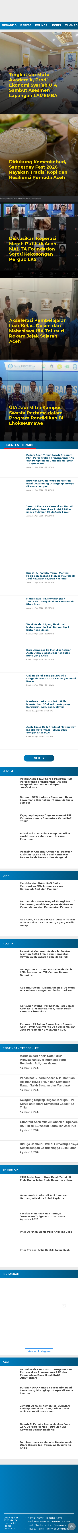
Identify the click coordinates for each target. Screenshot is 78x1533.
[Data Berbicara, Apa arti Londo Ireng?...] (34, 1291)
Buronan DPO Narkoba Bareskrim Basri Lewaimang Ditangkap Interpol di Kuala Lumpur (46, 800)
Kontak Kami (35, 1517)
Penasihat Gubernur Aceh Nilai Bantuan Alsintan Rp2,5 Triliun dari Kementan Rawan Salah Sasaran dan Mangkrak (46, 854)
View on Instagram (39, 1351)
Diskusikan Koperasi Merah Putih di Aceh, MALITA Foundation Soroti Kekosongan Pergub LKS (33, 249)
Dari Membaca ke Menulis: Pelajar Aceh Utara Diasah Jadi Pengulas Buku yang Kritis (46, 1445)
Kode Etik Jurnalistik (39, 1525)
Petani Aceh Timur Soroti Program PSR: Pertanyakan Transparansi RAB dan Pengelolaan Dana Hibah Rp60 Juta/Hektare (46, 783)
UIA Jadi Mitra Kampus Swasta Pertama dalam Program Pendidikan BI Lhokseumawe (36, 415)
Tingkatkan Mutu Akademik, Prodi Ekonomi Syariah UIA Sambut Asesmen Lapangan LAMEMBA (33, 85)
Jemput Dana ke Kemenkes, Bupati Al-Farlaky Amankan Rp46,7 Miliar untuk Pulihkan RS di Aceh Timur (45, 1408)
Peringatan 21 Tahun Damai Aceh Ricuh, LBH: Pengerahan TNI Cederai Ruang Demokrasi (46, 972)
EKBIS (56, 25)
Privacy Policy (36, 1529)
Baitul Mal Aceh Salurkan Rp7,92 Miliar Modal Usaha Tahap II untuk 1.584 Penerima (45, 836)
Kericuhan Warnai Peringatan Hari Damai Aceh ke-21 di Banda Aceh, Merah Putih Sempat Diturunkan (47, 1009)
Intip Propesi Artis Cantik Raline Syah (45, 1250)
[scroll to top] (72, 1528)
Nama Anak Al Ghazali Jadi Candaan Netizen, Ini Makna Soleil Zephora (43, 1197)
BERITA (25, 25)
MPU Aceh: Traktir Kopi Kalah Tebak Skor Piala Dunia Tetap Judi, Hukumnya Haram (47, 1178)
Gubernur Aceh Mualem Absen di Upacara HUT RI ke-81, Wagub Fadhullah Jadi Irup (47, 989)
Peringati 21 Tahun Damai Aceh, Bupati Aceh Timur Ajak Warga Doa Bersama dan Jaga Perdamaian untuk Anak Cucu (47, 1027)
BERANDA (9, 25)
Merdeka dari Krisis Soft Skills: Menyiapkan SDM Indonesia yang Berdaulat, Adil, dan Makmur (41, 886)
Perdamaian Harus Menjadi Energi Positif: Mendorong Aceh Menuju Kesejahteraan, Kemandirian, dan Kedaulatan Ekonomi (47, 904)
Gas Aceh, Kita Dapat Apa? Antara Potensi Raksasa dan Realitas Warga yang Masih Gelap (48, 922)
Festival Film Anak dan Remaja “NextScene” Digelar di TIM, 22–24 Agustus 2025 (42, 1216)
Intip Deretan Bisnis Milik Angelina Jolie (46, 1231)
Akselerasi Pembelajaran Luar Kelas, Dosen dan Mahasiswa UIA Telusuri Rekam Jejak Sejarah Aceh (38, 331)
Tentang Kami (54, 1517)
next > (39, 758)
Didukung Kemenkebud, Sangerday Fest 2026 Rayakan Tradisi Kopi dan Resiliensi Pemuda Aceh (38, 169)
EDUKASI (41, 25)
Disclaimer (60, 1525)
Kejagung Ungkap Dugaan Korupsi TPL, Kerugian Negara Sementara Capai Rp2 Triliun (46, 818)
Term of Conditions (58, 1529)
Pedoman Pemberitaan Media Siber (49, 1521)
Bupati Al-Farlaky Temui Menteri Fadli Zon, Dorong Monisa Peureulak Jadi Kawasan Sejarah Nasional (45, 1427)
